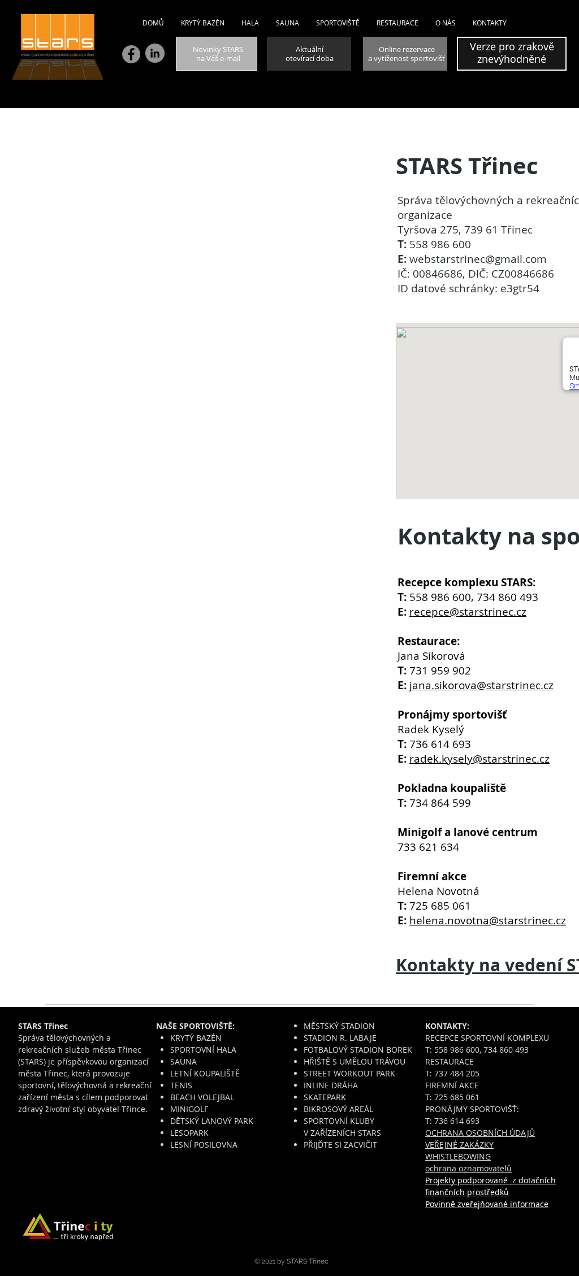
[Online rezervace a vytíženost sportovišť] (405, 54)
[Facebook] (131, 54)
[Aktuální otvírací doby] (309, 54)
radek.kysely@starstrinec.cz (479, 758)
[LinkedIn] (155, 53)
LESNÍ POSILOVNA (203, 1144)
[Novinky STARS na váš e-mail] (216, 54)
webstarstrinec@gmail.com (478, 259)
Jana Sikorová (431, 655)
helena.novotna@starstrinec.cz (487, 920)
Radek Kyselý (430, 729)
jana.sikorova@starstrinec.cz (481, 685)
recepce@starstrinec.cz (467, 611)
